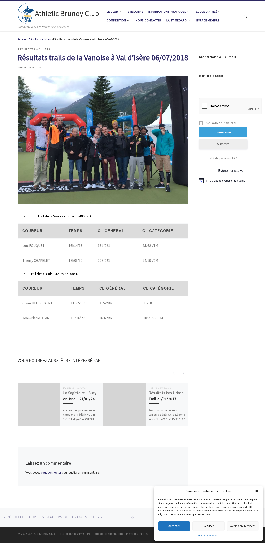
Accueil (22, 39)
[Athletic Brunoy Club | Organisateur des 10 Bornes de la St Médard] (26, 12)
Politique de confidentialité (105, 534)
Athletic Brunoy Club (41, 534)
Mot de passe (211, 76)
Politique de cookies (206, 535)
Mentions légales (137, 534)
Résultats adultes (40, 39)
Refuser (208, 526)
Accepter (174, 526)
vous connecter (51, 472)
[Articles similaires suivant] (183, 372)
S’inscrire (223, 144)
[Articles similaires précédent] (173, 372)
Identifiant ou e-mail (217, 57)
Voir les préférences (243, 526)
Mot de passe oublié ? (223, 158)
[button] (257, 491)
